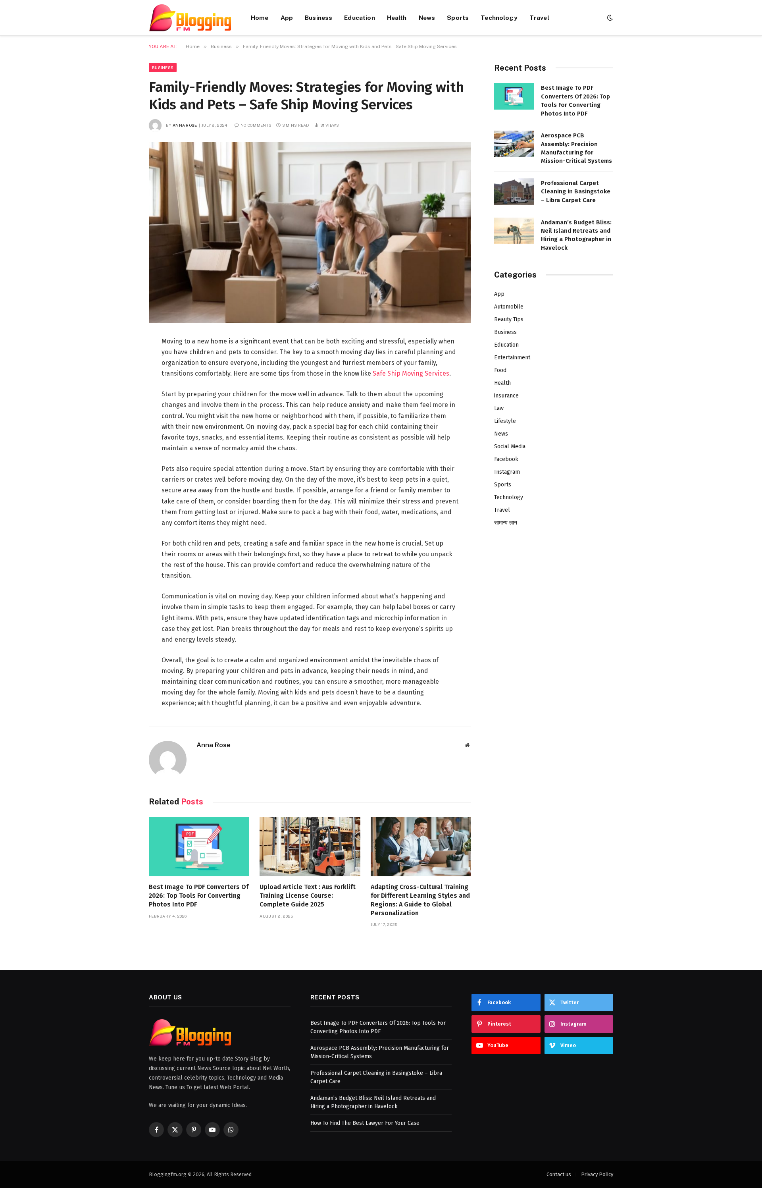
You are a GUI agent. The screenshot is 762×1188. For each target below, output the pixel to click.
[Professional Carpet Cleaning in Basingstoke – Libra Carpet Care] (514, 191)
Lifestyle (505, 421)
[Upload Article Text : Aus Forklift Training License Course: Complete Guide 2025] (310, 847)
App (287, 17)
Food (500, 370)
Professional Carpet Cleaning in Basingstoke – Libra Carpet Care (575, 191)
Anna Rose (185, 125)
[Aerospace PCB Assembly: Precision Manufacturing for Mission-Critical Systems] (514, 144)
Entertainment (512, 357)
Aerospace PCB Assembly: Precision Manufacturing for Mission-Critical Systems (576, 148)
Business (318, 17)
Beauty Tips (508, 319)
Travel (539, 17)
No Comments (256, 125)
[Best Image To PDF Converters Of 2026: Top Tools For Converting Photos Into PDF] (199, 847)
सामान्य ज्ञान (505, 522)
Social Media (509, 446)
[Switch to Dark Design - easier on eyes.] (609, 17)
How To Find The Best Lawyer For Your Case (364, 1123)
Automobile (508, 306)
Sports (458, 17)
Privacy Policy (597, 1174)
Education (359, 17)
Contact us (558, 1174)
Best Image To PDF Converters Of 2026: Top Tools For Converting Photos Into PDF (198, 895)
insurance (506, 395)
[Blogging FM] (190, 17)
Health (397, 17)
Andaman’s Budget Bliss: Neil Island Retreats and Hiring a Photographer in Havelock (576, 235)
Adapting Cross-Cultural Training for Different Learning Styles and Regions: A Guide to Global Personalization (420, 899)
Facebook (506, 459)
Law (499, 408)
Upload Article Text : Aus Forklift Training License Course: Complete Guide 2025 (308, 895)
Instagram (507, 472)
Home (260, 17)
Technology (499, 17)
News (427, 17)
